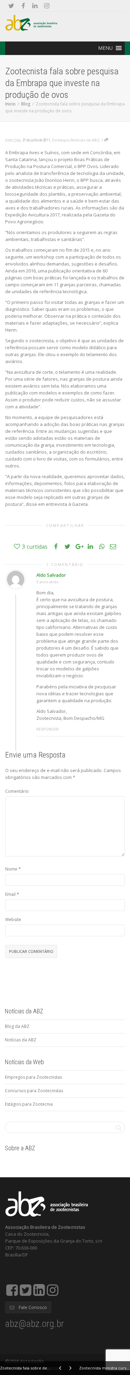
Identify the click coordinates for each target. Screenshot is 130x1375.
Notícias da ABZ (85, 139)
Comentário (17, 791)
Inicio (10, 104)
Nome (11, 869)
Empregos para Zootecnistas (33, 1077)
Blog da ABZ (17, 1026)
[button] (105, 48)
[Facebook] (23, 5)
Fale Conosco (32, 1307)
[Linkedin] (35, 5)
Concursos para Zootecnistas (34, 1091)
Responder (47, 729)
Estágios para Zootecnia (29, 1104)
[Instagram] (46, 5)
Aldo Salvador (51, 575)
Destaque (61, 139)
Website (13, 919)
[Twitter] (11, 5)
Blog (25, 104)
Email (10, 894)
